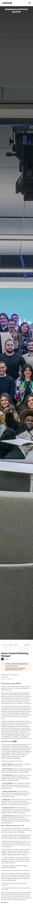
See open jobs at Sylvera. (11, 666)
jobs (3, 645)
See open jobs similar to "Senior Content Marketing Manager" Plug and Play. (15, 668)
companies (10, 645)
